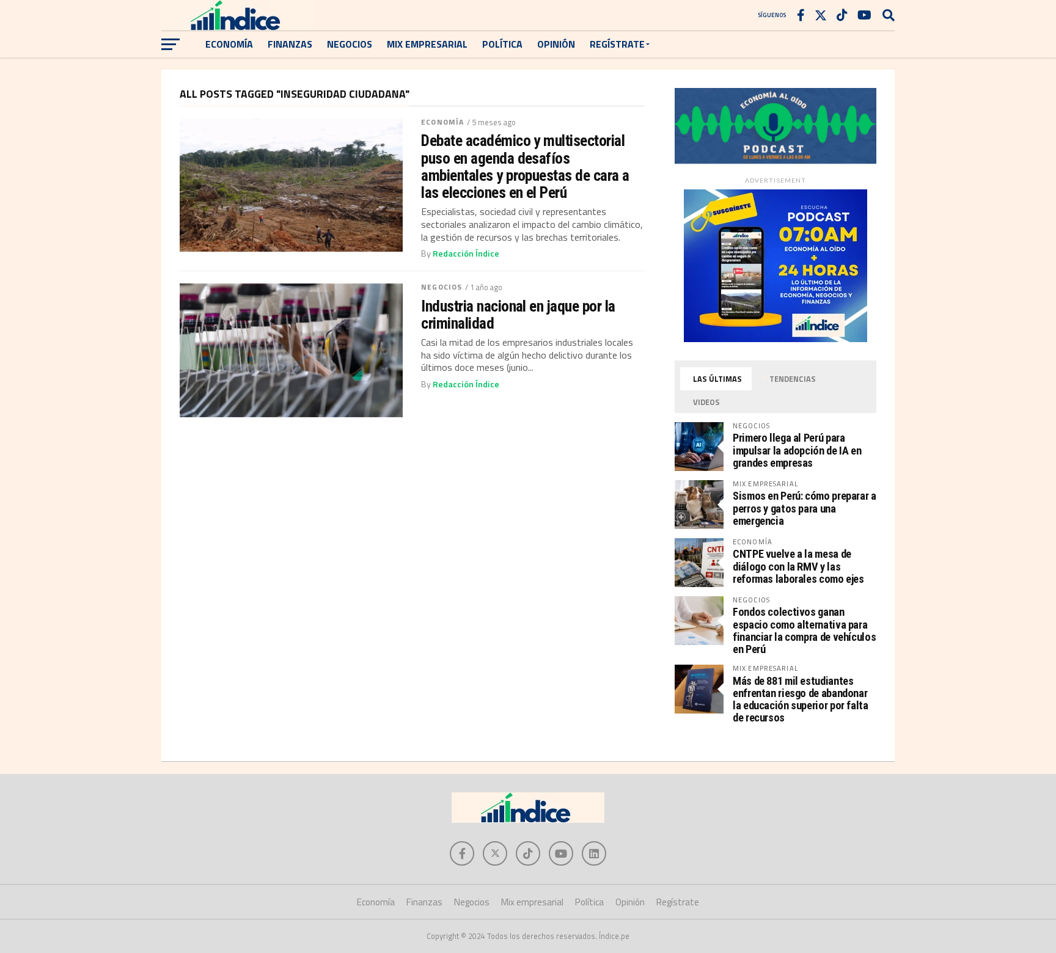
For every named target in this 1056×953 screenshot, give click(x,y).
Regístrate (617, 44)
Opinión (556, 44)
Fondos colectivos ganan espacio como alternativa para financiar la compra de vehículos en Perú (804, 630)
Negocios (349, 44)
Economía (229, 44)
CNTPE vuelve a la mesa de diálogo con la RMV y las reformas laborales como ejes (798, 566)
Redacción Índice (466, 253)
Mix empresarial (427, 44)
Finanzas (290, 44)
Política (502, 44)
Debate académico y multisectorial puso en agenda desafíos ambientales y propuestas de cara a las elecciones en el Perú (525, 166)
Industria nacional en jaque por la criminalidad (518, 315)
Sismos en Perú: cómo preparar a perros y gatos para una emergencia (804, 508)
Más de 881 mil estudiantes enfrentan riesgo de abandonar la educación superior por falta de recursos (800, 699)
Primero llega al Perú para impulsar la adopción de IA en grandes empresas (797, 450)
